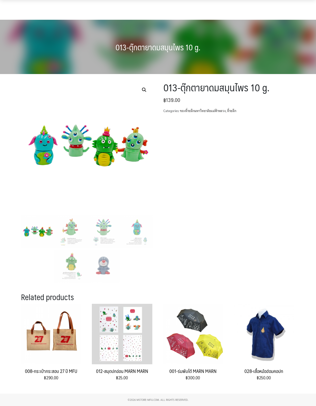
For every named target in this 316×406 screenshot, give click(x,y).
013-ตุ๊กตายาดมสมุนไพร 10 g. (158, 47)
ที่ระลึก (231, 111)
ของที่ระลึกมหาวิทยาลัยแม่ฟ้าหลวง (203, 111)
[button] (305, 7)
